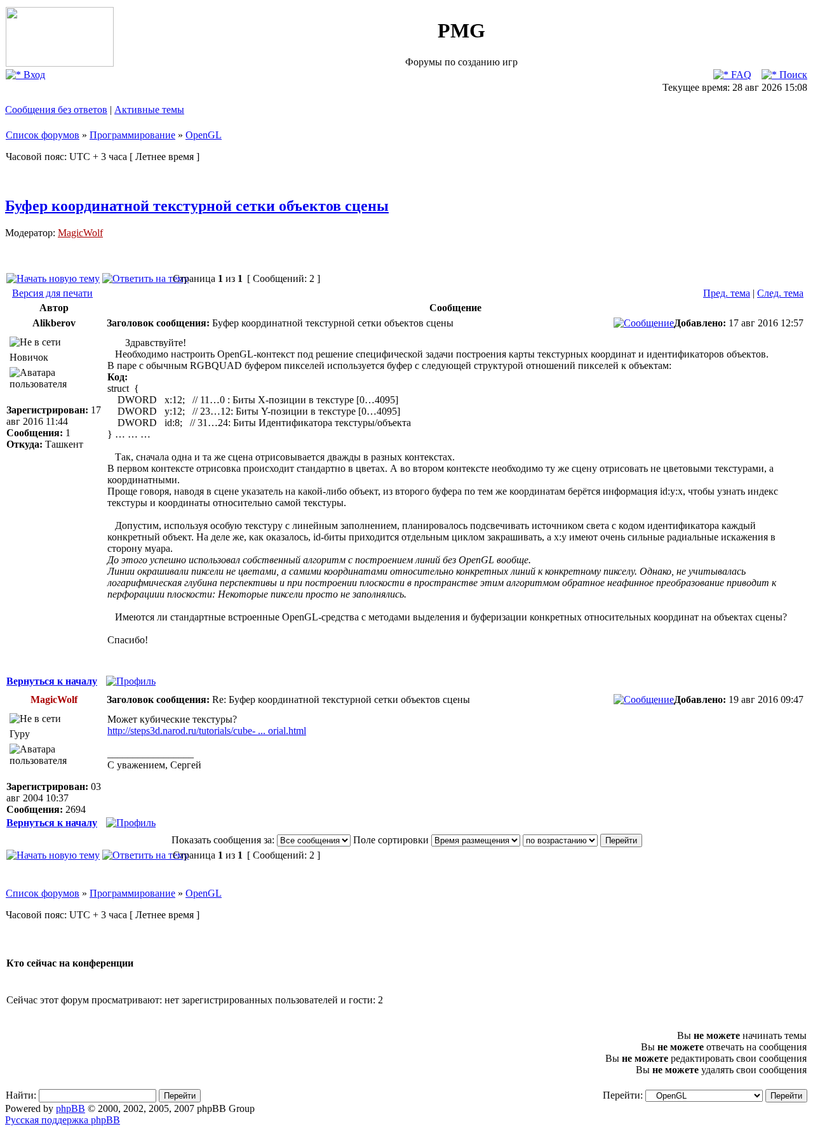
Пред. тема (726, 293)
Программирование (132, 135)
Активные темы (149, 109)
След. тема (780, 293)
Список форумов (42, 135)
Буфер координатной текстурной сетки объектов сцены (197, 205)
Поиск (792, 74)
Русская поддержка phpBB (62, 1119)
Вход (33, 74)
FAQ (740, 74)
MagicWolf (80, 232)
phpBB (70, 1108)
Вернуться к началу (51, 681)
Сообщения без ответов (56, 109)
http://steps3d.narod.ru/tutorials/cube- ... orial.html (206, 730)
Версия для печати (52, 293)
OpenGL (203, 135)
